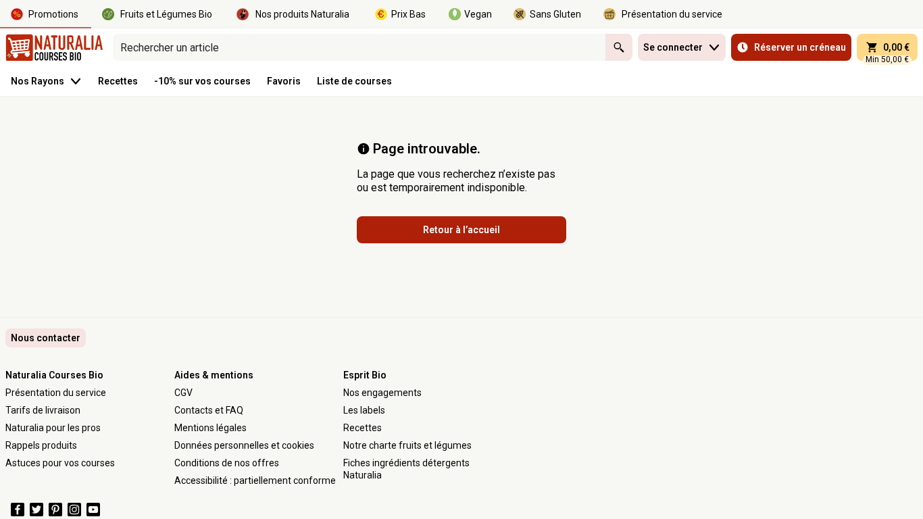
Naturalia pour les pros (53, 427)
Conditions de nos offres (226, 463)
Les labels (364, 410)
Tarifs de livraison (42, 410)
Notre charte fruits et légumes (407, 445)
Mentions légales (210, 427)
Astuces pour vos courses (60, 463)
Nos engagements (382, 392)
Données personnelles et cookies (244, 445)
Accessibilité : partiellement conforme (255, 480)
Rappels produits (41, 445)
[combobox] (359, 47)
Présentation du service (55, 392)
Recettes (362, 427)
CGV (183, 392)
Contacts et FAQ (208, 410)
